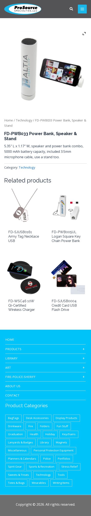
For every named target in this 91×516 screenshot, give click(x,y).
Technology (24, 120)
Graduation (15, 434)
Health (34, 434)
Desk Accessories (37, 418)
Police (47, 458)
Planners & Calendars (22, 458)
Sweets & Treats (18, 475)
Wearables (39, 483)
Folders (45, 426)
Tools (61, 475)
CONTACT (12, 395)
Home (8, 120)
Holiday (50, 434)
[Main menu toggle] (82, 9)
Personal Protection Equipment (53, 450)
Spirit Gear (15, 466)
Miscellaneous (17, 450)
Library (11, 358)
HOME (9, 340)
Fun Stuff (62, 426)
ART (8, 368)
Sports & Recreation (41, 466)
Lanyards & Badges (20, 442)
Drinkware (14, 426)
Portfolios (64, 458)
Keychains (69, 434)
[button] (71, 9)
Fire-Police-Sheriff (20, 377)
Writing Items (61, 483)
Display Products (66, 418)
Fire (30, 426)
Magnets (61, 442)
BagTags (13, 418)
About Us (12, 386)
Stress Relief (69, 466)
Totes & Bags (16, 483)
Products (13, 349)
